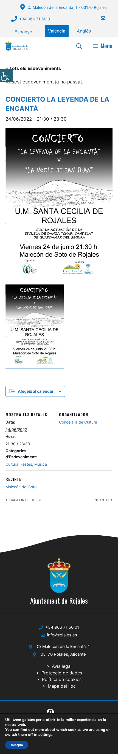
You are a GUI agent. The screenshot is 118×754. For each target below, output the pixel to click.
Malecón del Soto (20, 486)
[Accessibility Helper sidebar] (6, 75)
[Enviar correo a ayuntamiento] (99, 18)
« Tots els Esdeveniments (33, 68)
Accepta (17, 745)
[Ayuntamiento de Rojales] (16, 45)
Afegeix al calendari (36, 391)
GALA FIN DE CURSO (25, 500)
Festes (26, 464)
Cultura (11, 464)
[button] (79, 45)
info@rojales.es (62, 635)
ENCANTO (100, 500)
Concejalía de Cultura (78, 422)
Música (40, 464)
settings (45, 734)
